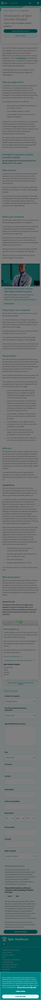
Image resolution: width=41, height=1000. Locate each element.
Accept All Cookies (20, 996)
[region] (20, 986)
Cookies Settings (20, 991)
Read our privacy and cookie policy (26, 987)
